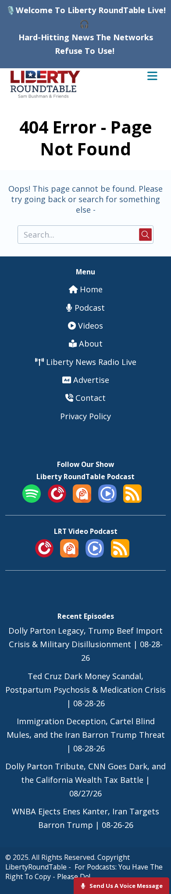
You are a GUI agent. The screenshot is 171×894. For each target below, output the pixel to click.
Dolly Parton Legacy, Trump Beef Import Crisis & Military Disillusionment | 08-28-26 (85, 644)
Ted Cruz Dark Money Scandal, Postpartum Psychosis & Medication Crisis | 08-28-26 (85, 689)
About (90, 343)
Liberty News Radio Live (90, 362)
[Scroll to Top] (154, 860)
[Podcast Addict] (82, 499)
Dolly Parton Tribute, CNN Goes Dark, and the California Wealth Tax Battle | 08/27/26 (85, 780)
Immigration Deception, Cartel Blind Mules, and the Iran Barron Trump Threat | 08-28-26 (86, 735)
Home (90, 289)
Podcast (88, 307)
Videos (89, 325)
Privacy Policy (85, 416)
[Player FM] (57, 499)
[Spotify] (31, 499)
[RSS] (132, 499)
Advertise (90, 380)
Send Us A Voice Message (125, 886)
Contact (89, 398)
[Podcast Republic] (107, 499)
